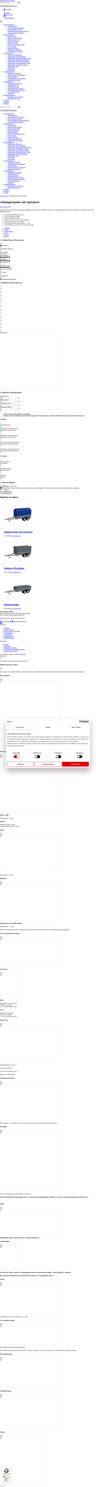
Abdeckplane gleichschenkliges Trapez (19, 63)
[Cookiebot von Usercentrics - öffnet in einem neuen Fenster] (80, 721)
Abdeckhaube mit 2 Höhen (16, 88)
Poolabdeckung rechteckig (15, 97)
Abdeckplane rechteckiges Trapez (17, 65)
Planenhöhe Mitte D (6, 407)
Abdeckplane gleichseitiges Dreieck (18, 60)
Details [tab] (48, 727)
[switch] (37, 756)
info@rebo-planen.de (19, 621)
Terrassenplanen (8, 24)
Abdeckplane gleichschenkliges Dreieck (19, 58)
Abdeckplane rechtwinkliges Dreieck (18, 61)
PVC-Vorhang (12, 46)
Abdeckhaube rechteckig (15, 83)
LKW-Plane (11, 68)
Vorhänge (6, 628)
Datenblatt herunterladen (9, 279)
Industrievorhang (13, 43)
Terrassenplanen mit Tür (15, 29)
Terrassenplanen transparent (16, 33)
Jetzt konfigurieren (5, 207)
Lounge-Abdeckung (14, 92)
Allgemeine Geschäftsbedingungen (14, 649)
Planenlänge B (4, 400)
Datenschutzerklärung (10, 648)
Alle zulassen (75, 764)
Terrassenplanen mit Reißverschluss (18, 31)
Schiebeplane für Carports (15, 51)
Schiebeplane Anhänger (15, 50)
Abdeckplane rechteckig (15, 55)
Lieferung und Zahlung (11, 651)
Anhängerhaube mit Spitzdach (16, 78)
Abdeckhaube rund (13, 87)
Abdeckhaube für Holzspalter (16, 90)
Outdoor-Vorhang (13, 48)
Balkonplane (11, 70)
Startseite (2, 196)
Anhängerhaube (12, 77)
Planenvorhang (12, 36)
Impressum (7, 646)
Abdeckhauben (8, 82)
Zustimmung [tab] (20, 727)
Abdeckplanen (8, 53)
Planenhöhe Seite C (6, 403)
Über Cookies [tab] (76, 727)
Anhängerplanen (9, 71)
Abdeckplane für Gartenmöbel (17, 56)
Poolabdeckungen (9, 95)
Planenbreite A (4, 396)
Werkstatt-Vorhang (13, 41)
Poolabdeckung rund (14, 98)
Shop (7, 196)
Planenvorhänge (8, 34)
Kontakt (6, 103)
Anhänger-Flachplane (14, 73)
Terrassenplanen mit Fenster (16, 28)
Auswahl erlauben (48, 764)
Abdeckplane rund (13, 66)
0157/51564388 (7, 621)
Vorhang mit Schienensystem (16, 45)
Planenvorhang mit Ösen (15, 38)
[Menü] (9, 1468)
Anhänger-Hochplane (14, 80)
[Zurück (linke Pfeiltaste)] (1, 1486)
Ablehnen (20, 764)
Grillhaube (11, 93)
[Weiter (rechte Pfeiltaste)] (2, 1486)
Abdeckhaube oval (13, 85)
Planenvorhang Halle (14, 40)
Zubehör (6, 100)
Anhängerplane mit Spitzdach (16, 75)
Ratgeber (6, 102)
